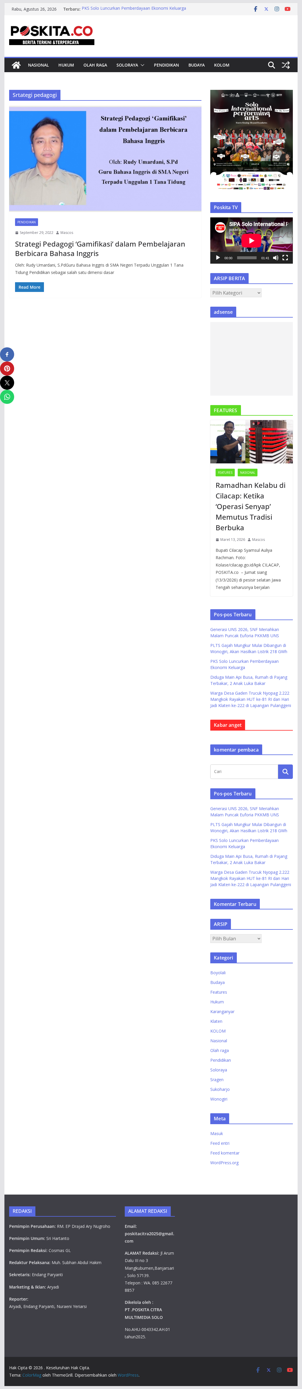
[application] (251, 240)
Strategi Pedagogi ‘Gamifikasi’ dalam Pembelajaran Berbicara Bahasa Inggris (100, 248)
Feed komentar (224, 1153)
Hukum (66, 65)
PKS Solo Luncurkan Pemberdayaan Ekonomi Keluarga (134, 9)
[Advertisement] (251, 359)
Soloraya (127, 65)
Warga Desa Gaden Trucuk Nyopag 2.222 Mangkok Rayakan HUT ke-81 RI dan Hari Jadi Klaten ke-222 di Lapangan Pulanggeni (250, 699)
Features (225, 472)
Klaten (216, 1021)
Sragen (217, 1079)
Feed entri (219, 1143)
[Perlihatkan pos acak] (286, 65)
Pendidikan (166, 65)
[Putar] (218, 258)
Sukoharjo (220, 1089)
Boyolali (218, 972)
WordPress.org (224, 1162)
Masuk (216, 1133)
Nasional (38, 65)
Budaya (196, 65)
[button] (141, 65)
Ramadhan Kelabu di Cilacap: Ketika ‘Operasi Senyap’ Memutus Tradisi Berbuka (250, 506)
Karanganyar (222, 1011)
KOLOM (221, 65)
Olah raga (95, 65)
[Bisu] (276, 258)
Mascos (66, 232)
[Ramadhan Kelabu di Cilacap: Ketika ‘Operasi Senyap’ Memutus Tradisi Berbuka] (251, 441)
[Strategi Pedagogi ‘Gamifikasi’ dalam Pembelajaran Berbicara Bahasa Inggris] (105, 158)
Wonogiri (218, 1099)
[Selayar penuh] (285, 258)
